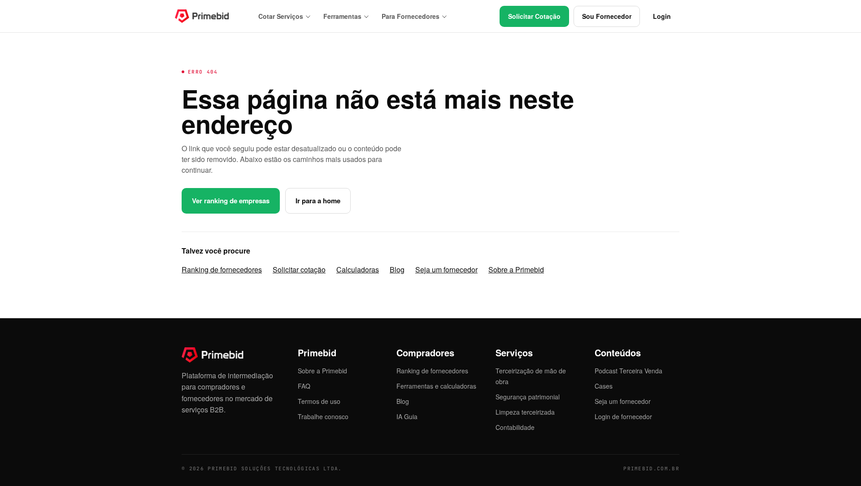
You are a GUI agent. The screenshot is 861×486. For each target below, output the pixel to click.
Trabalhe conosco (323, 416)
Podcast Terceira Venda (628, 370)
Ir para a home (318, 201)
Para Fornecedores (410, 16)
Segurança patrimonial (528, 396)
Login (662, 16)
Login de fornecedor (623, 416)
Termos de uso (319, 401)
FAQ (304, 385)
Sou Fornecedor (606, 16)
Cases (604, 385)
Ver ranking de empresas (231, 201)
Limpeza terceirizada (525, 411)
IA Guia (406, 416)
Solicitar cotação (299, 269)
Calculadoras (357, 269)
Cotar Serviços (280, 16)
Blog (397, 269)
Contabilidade (515, 427)
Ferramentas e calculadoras (436, 385)
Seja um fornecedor (446, 269)
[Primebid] (208, 16)
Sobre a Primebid (516, 269)
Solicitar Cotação (534, 16)
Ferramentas (342, 16)
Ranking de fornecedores (222, 269)
